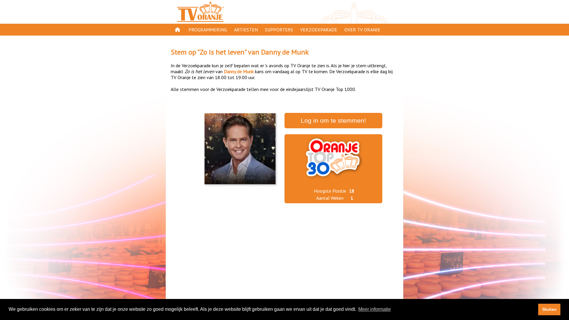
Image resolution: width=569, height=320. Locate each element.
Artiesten (246, 30)
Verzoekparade (318, 30)
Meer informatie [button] (374, 309)
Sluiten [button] (549, 309)
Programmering (207, 30)
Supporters (279, 30)
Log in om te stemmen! (333, 120)
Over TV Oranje (362, 30)
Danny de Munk (285, 52)
